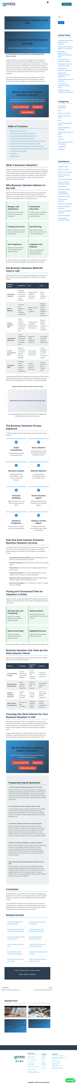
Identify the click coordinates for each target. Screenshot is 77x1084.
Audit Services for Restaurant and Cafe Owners (64, 85)
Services (26, 974)
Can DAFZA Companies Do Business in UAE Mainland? (65, 42)
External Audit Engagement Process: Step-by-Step (64, 74)
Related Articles (15, 156)
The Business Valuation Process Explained (22, 138)
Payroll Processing (63, 169)
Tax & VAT (60, 139)
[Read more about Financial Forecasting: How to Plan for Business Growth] (39, 1011)
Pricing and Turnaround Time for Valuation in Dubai (25, 143)
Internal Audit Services (33, 1067)
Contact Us (33, 974)
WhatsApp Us (37, 107)
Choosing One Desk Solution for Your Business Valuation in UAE (29, 148)
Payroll (60, 137)
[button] (47, 2)
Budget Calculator (63, 167)
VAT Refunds (61, 149)
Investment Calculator (64, 189)
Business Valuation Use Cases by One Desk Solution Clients (27, 146)
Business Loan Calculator (65, 172)
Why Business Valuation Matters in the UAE (23, 133)
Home (20, 974)
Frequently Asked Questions (19, 151)
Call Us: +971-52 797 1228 (20, 107)
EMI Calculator (62, 186)
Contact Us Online (27, 112)
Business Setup (32, 1069)
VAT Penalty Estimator (64, 215)
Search (59, 17)
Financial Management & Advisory (14, 1030)
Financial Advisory (32, 1071)
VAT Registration (32, 1060)
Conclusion (14, 153)
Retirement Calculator (64, 196)
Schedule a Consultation (27, 768)
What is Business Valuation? (18, 131)
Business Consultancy (64, 113)
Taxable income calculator (65, 204)
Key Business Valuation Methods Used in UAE (23, 136)
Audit (59, 110)
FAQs (59, 120)
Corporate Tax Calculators (65, 179)
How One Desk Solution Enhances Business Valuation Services (28, 141)
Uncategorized (62, 146)
